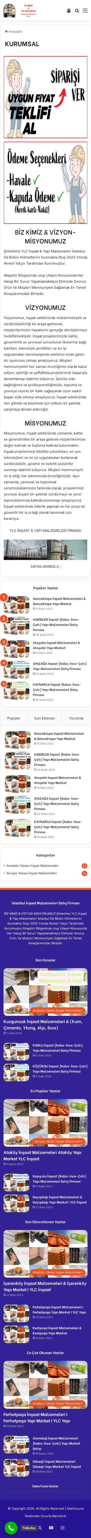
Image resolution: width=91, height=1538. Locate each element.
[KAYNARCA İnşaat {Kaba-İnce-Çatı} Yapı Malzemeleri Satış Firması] (16, 691)
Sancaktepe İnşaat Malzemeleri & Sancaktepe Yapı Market (59, 601)
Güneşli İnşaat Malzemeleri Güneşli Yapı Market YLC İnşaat (57, 1464)
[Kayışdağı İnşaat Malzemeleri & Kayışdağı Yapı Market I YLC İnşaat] (16, 1203)
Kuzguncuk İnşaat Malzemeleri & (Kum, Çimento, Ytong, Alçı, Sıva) (43, 1024)
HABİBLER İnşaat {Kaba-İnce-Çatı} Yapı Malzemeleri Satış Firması (56, 624)
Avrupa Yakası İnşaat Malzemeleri (32, 873)
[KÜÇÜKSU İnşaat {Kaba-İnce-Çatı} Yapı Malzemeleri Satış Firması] (16, 1072)
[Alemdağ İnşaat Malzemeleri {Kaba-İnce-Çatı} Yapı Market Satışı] (16, 1444)
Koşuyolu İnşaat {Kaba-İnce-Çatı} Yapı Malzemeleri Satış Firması (59, 1178)
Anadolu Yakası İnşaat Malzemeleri (32, 866)
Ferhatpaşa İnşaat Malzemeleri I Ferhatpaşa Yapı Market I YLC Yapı (59, 1309)
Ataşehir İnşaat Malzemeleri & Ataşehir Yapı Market (56, 645)
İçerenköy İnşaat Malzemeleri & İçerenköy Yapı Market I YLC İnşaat (45, 1286)
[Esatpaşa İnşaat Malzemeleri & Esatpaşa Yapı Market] (16, 1334)
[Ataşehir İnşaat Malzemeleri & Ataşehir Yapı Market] (16, 649)
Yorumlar (76, 718)
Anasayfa (15, 31)
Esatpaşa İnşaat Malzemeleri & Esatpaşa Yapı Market (57, 1330)
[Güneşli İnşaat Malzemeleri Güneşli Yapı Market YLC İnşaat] (16, 1468)
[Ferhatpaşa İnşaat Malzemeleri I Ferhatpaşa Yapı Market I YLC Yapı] (16, 1313)
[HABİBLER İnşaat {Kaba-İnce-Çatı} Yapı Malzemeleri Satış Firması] (16, 626)
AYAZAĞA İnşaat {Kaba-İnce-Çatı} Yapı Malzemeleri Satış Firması (60, 666)
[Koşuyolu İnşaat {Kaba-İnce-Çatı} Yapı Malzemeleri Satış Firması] (16, 1182)
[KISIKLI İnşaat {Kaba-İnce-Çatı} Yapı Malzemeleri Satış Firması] (16, 1051)
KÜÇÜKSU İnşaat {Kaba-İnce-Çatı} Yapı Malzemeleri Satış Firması (60, 1068)
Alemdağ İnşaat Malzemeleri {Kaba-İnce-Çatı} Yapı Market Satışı (56, 1443)
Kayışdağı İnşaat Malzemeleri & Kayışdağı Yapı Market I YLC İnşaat (60, 1199)
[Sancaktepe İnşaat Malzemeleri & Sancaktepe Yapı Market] (16, 605)
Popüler (13, 718)
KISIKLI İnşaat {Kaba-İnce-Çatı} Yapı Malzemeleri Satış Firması (58, 1048)
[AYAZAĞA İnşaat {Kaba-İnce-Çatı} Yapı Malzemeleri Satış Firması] (16, 670)
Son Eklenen (44, 718)
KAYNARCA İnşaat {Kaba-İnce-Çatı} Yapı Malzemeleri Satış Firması (57, 689)
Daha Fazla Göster (45, 1486)
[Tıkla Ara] (11, 1528)
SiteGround (75, 1508)
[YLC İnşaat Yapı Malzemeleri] (20, 10)
